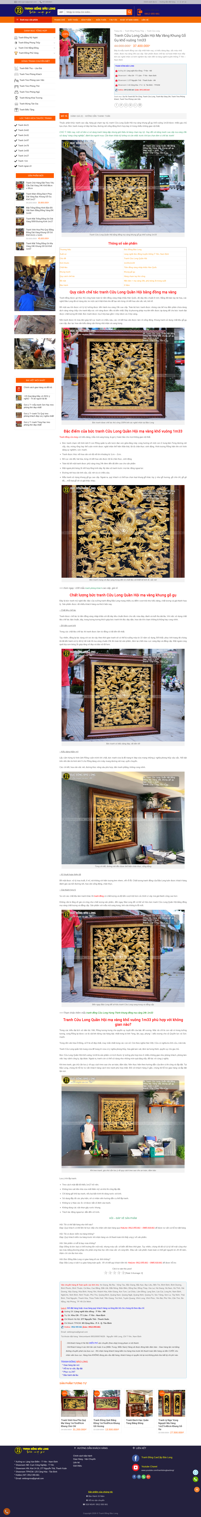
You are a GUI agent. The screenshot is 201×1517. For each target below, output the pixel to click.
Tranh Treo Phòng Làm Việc (130, 99)
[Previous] (60, 1412)
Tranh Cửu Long (153, 31)
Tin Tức (113, 20)
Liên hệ (145, 20)
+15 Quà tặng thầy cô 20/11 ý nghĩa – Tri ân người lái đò (37, 397)
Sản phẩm (86, 20)
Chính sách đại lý (150, 2)
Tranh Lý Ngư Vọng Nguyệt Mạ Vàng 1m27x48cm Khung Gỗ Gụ (170, 1425)
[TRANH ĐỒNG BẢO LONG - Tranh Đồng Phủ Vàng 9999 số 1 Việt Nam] (34, 10)
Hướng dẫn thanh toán (97, 116)
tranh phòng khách (93, 588)
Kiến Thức (101, 20)
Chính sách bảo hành (82, 1456)
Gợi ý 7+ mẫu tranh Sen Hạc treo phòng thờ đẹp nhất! (39, 406)
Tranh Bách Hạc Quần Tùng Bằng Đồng (137, 1422)
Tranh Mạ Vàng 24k (163, 97)
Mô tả (64, 116)
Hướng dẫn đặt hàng (167, 2)
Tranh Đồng (104, 1513)
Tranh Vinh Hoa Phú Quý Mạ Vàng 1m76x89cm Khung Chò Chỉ (73, 1423)
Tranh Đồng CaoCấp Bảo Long (156, 1457)
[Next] (186, 1412)
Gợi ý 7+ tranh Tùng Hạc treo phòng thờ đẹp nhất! (37, 423)
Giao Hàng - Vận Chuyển (84, 1459)
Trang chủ (59, 20)
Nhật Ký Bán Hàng (129, 20)
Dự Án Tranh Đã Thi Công (132, 97)
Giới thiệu (73, 20)
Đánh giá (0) (77, 116)
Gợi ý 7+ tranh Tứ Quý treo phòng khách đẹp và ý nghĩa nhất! (39, 414)
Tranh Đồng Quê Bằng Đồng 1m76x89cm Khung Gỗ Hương (106, 1423)
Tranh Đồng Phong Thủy (134, 31)
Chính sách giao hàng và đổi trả (38, 387)
